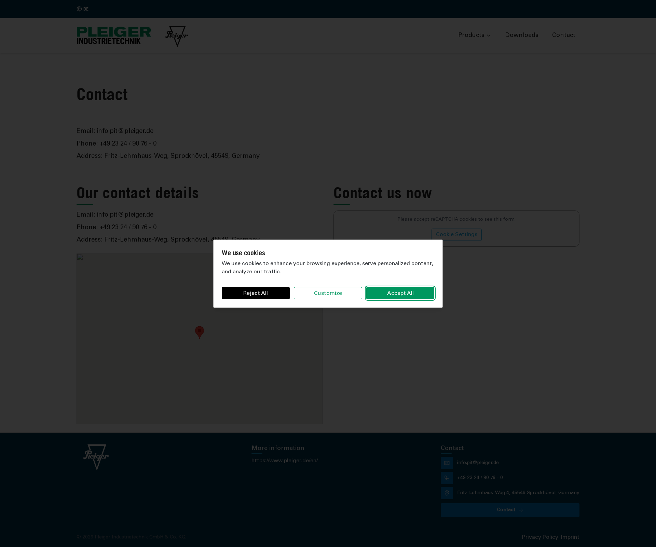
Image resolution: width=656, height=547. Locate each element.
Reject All (255, 293)
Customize (328, 293)
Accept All (400, 293)
